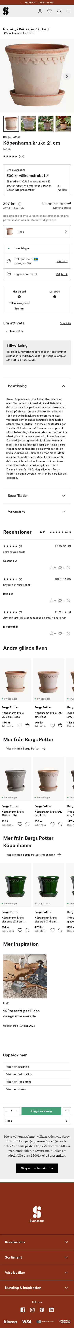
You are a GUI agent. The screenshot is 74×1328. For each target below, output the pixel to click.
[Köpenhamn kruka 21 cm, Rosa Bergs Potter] (37, 76)
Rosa (9, 1120)
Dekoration (27, 29)
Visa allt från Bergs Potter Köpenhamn (30, 854)
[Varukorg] (59, 11)
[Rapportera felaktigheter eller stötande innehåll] (68, 567)
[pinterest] (41, 1309)
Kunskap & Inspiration (23, 1288)
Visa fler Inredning (17, 1066)
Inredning (9, 29)
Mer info (62, 261)
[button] (13, 156)
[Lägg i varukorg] (27, 725)
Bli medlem (62, 188)
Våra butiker (15, 1272)
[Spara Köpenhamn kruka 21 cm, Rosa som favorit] (67, 1111)
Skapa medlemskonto (37, 1168)
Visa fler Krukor (16, 1089)
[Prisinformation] (20, 204)
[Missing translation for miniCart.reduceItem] (6, 1111)
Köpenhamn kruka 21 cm (19, 33)
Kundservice (15, 1242)
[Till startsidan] (6, 11)
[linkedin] (51, 1309)
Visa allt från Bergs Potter (22, 748)
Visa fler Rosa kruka (18, 1081)
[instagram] (32, 1309)
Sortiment (13, 1257)
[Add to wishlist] (20, 725)
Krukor (42, 29)
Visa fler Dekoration (19, 1074)
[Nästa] (67, 76)
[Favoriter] (49, 11)
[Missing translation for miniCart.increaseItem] (17, 1111)
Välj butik (61, 274)
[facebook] (23, 1309)
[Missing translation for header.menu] (68, 11)
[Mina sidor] (40, 11)
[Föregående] (7, 76)
